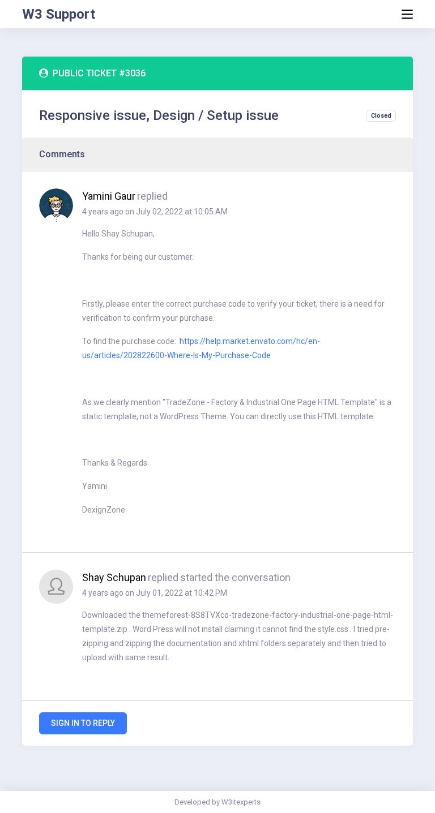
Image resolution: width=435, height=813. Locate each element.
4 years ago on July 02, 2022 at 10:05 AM (155, 211)
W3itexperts (241, 802)
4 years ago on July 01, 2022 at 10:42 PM (154, 592)
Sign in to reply (83, 723)
